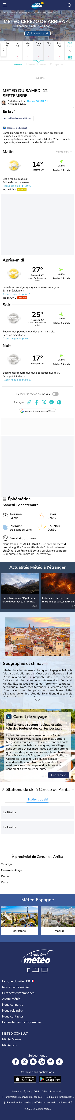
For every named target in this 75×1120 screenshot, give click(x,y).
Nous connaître (12, 1005)
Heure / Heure (36, 64)
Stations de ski (37, 800)
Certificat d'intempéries (18, 993)
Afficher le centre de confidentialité (53, 1102)
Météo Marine (11, 1039)
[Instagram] (41, 1061)
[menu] (5, 5)
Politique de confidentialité (59, 1097)
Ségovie (36, 12)
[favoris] (68, 21)
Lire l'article (58, 775)
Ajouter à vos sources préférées (40, 411)
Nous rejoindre (12, 1010)
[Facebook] (15, 1061)
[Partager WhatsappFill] (59, 402)
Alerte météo (11, 999)
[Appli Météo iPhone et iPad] (25, 1079)
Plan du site (56, 1091)
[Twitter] (24, 1061)
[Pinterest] (50, 1061)
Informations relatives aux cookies (23, 1097)
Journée (17, 64)
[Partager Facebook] (36, 402)
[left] (3, 50)
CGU (36, 1091)
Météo (3, 12)
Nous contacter (12, 1016)
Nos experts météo (15, 987)
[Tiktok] (59, 1061)
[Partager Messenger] (51, 402)
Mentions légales (21, 1091)
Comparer (56, 64)
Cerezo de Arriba (48, 12)
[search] (69, 5)
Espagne (12, 12)
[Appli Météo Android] (50, 1079)
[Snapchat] (33, 1061)
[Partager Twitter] (44, 402)
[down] (37, 700)
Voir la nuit (62, 151)
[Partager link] (29, 402)
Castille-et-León (24, 12)
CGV (44, 1091)
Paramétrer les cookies (18, 1102)
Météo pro (9, 1045)
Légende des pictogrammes (22, 1022)
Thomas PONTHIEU (37, 101)
